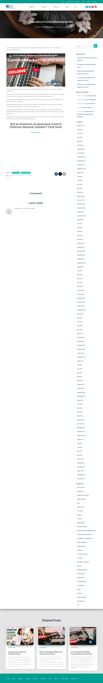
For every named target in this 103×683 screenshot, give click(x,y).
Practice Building (26, 172)
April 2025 (79, 188)
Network (35, 678)
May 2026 (79, 137)
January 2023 (80, 294)
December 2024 (81, 204)
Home (8, 678)
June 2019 (79, 447)
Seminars (32, 7)
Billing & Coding (81, 499)
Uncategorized (81, 601)
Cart (75, 7)
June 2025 (79, 180)
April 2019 (79, 455)
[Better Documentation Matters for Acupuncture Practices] (51, 636)
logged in (22, 208)
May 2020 (79, 408)
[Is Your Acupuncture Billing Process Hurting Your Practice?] (83, 636)
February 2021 (80, 384)
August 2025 (80, 172)
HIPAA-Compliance (82, 542)
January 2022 (80, 341)
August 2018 (80, 470)
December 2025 (81, 157)
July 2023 (79, 270)
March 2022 (80, 333)
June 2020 (79, 404)
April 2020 (79, 412)
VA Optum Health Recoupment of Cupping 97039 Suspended (85, 114)
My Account (94, 1)
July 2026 (79, 129)
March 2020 (80, 416)
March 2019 (80, 459)
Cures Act (79, 518)
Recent (79, 589)
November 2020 (81, 392)
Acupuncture (16, 172)
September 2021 (81, 357)
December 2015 (81, 478)
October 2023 (80, 259)
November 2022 (81, 302)
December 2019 (81, 427)
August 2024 (80, 219)
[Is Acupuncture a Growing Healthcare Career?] (20, 636)
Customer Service (69, 1)
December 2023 (81, 251)
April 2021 (79, 376)
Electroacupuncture (82, 526)
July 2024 (79, 223)
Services (44, 7)
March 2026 (80, 145)
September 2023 (81, 263)
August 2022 (80, 314)
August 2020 (80, 400)
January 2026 (80, 153)
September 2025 (81, 168)
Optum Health (80, 577)
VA (77, 605)
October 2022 (80, 306)
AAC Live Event (81, 487)
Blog (78, 503)
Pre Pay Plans (80, 585)
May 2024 (79, 231)
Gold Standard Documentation (85, 538)
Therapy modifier (81, 597)
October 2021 (80, 353)
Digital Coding (80, 522)
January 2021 (80, 388)
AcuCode (28, 678)
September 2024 (81, 215)
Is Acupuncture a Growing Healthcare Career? (17, 653)
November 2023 (81, 255)
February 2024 (80, 243)
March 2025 (80, 192)
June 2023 (79, 274)
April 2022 (79, 329)
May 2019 (79, 451)
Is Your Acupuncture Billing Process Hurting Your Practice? (81, 653)
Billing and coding (20, 175)
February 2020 (80, 420)
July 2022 (79, 317)
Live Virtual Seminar (91, 95)
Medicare (79, 565)
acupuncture (12, 175)
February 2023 (80, 290)
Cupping (79, 514)
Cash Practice (80, 507)
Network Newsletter (82, 569)
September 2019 (81, 435)
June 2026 (79, 133)
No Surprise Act (81, 573)
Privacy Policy (64, 678)
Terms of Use (74, 678)
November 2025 (81, 160)
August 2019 (80, 439)
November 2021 (81, 349)
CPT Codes (28, 175)
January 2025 (80, 200)
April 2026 (79, 141)
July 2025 (79, 176)
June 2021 (79, 368)
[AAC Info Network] (10, 7)
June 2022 (79, 321)
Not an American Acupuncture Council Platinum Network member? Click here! (36, 125)
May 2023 (79, 278)
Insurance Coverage (82, 554)
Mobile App (77, 1)
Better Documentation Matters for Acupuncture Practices (50, 653)
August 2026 (80, 125)
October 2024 (80, 212)
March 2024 (80, 239)
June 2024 (79, 227)
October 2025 (80, 164)
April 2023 (79, 282)
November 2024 (81, 208)
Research (79, 593)
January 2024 (80, 247)
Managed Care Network (83, 562)
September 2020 (81, 396)
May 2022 (79, 325)
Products (56, 7)
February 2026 (80, 149)
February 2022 (80, 337)
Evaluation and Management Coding (86, 530)
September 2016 (81, 474)
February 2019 (80, 463)
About (63, 1)
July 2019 (79, 443)
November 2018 (81, 467)
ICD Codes (8, 178)
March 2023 (80, 286)
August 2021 (80, 361)
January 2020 (80, 423)
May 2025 (79, 184)
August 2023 (80, 266)
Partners (83, 1)
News (66, 7)
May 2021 (79, 372)
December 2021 (81, 345)
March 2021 (80, 380)
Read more (74, 668)
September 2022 (81, 310)
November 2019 (81, 431)
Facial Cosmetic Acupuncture (84, 534)
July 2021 (79, 365)
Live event (79, 558)
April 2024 (79, 235)
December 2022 (81, 298)
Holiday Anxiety (81, 546)
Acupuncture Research (83, 495)
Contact (88, 1)
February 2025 (80, 196)
